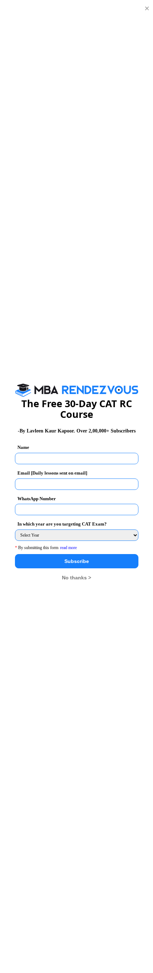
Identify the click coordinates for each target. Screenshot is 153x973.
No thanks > (76, 577)
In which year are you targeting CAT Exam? (62, 524)
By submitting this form (36, 547)
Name (23, 447)
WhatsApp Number (36, 498)
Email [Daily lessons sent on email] (52, 473)
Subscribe (76, 561)
